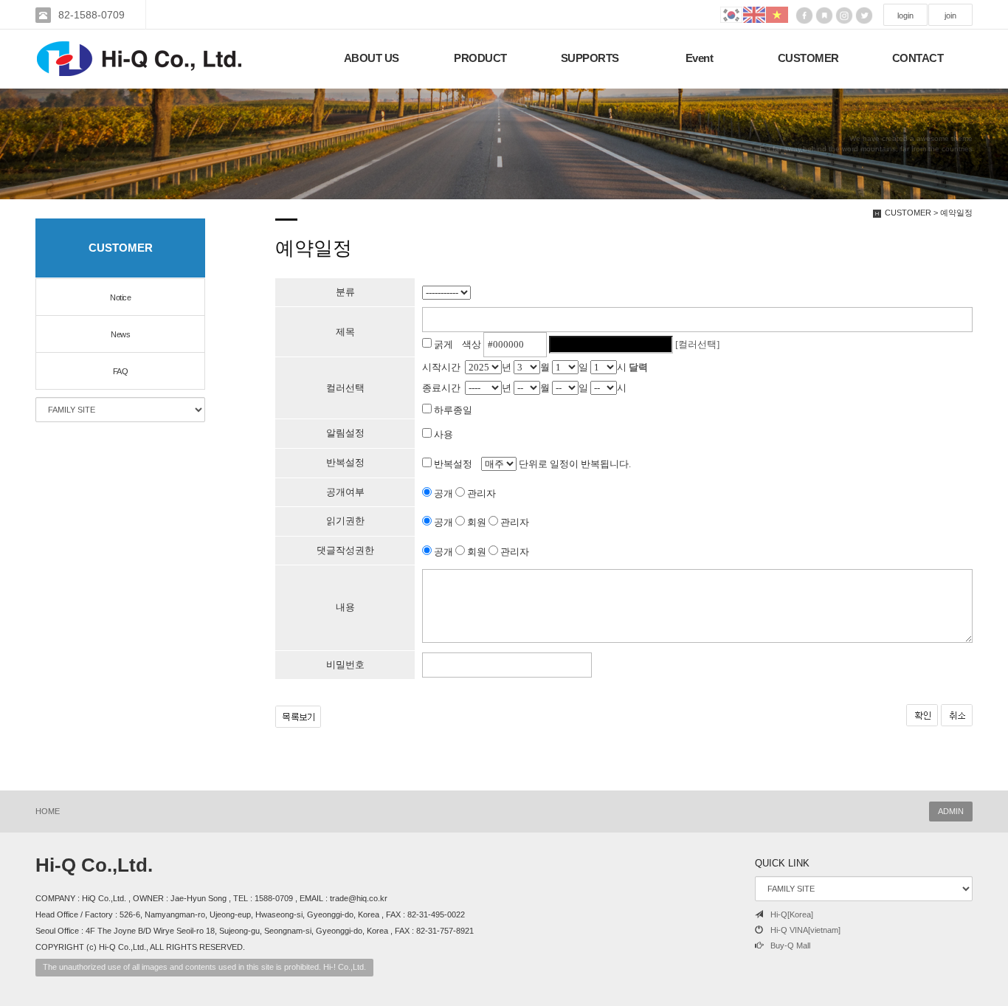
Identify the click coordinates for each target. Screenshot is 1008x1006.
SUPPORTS (590, 58)
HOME (47, 811)
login (905, 15)
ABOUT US (371, 58)
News (120, 334)
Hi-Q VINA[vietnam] (805, 930)
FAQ (120, 371)
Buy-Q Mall (790, 945)
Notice (120, 297)
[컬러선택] (697, 344)
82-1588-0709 (91, 15)
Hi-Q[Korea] (791, 914)
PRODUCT (480, 58)
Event (700, 58)
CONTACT (918, 58)
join (950, 15)
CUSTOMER (808, 58)
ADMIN (951, 811)
